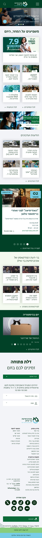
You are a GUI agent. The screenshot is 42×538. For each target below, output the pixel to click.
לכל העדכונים (33, 181)
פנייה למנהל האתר (33, 436)
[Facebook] (27, 505)
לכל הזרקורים (33, 349)
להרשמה (5, 21)
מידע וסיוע (35, 429)
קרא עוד (36, 342)
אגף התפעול (35, 454)
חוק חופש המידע (34, 462)
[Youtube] (20, 510)
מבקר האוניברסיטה (33, 459)
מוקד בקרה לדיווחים (33, 448)
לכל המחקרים (29, 107)
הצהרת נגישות (34, 477)
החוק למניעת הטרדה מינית (31, 464)
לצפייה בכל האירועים (31, 248)
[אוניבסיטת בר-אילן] (21, 4)
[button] (23, 24)
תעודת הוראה (16, 443)
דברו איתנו (33, 376)
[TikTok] (21, 505)
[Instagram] (34, 505)
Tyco (32, 526)
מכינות (18, 438)
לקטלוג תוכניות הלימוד (32, 125)
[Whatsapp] (13, 510)
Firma (25, 526)
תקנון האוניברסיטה (33, 467)
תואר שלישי (16, 436)
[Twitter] (7, 505)
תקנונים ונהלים (34, 469)
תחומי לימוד (15, 429)
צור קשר (36, 431)
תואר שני (17, 433)
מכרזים (37, 438)
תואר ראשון (16, 431)
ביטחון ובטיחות (34, 443)
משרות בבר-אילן (34, 441)
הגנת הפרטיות (34, 480)
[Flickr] (27, 510)
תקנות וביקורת (33, 457)
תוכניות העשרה (15, 441)
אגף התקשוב (35, 451)
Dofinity (15, 526)
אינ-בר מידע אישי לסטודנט (30, 433)
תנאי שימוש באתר (33, 482)
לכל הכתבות (12, 107)
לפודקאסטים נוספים (30, 307)
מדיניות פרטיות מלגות (32, 490)
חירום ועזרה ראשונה (33, 446)
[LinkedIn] (14, 505)
